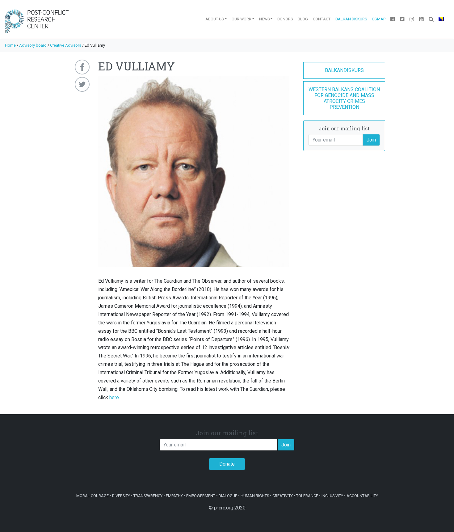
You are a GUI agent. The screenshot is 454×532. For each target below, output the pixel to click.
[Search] (431, 19)
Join (371, 140)
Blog (303, 19)
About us (214, 19)
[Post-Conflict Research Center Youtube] (421, 19)
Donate (227, 464)
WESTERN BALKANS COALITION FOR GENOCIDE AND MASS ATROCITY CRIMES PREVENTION (344, 98)
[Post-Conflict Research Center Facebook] (392, 19)
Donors (285, 19)
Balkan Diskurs (351, 19)
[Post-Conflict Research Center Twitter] (402, 19)
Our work (241, 19)
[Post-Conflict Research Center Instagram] (412, 19)
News (264, 19)
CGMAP (378, 19)
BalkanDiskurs (344, 70)
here (114, 397)
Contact (321, 19)
